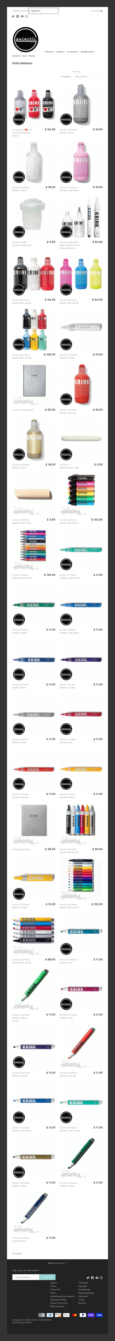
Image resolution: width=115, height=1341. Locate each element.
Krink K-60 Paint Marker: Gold (21, 466)
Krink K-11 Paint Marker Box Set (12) (22, 576)
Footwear (83, 1282)
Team (53, 1293)
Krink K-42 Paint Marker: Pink (68, 1016)
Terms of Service (58, 1303)
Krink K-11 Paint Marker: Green (20, 631)
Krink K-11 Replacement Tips (69, 466)
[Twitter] (13, 16)
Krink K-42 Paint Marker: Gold (21, 1184)
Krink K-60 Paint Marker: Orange (68, 411)
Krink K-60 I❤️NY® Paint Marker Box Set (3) (22, 132)
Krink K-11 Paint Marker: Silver (20, 741)
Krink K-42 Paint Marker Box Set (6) (21, 961)
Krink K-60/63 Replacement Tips (21, 244)
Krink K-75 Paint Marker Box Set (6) (69, 851)
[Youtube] (22, 16)
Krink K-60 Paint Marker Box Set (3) (21, 301)
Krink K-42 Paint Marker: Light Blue (22, 1129)
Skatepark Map (58, 1299)
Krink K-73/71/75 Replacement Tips (21, 521)
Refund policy (57, 1306)
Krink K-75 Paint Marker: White (68, 356)
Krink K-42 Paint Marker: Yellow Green (21, 1018)
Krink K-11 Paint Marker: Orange (20, 796)
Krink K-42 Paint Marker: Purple (21, 1074)
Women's (83, 1296)
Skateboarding (86, 1293)
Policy (53, 1286)
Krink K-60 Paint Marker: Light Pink (69, 189)
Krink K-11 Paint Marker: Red (68, 741)
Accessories (84, 1289)
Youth (82, 1299)
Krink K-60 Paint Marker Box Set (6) (21, 356)
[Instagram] (26, 16)
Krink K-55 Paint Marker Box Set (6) (69, 521)
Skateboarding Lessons (62, 1296)
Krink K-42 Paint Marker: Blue (21, 1239)
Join (24, 10)
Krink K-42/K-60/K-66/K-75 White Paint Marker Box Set (70, 245)
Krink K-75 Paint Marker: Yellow (20, 906)
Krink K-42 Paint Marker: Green (68, 1184)
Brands (82, 1303)
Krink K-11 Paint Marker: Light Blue (69, 631)
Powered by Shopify (22, 1322)
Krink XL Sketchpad (22, 410)
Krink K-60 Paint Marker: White (21, 189)
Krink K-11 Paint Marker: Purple (68, 686)
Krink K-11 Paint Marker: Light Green (70, 576)
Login (15, 10)
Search (53, 1282)
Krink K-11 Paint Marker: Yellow (68, 796)
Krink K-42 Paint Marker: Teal (68, 961)
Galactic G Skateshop (40, 1320)
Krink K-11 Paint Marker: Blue (20, 686)
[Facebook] (17, 16)
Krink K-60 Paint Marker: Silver (68, 131)
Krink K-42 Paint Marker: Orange (68, 1074)
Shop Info (55, 1289)
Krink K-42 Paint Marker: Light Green (70, 1129)
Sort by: (77, 71)
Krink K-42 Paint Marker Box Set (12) (69, 906)
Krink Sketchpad (21, 849)
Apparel (83, 1286)
